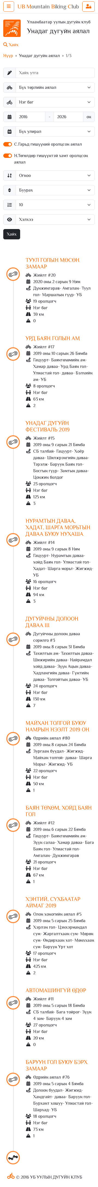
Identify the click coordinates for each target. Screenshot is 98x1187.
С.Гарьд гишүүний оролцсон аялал (48, 144)
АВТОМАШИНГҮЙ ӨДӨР (56, 990)
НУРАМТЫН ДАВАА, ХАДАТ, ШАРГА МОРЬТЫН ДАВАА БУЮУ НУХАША (58, 527)
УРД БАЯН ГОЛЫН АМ (53, 338)
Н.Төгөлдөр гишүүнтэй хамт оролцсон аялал (51, 159)
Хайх (12, 234)
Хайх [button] (13, 44)
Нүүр (8, 55)
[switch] (7, 144)
